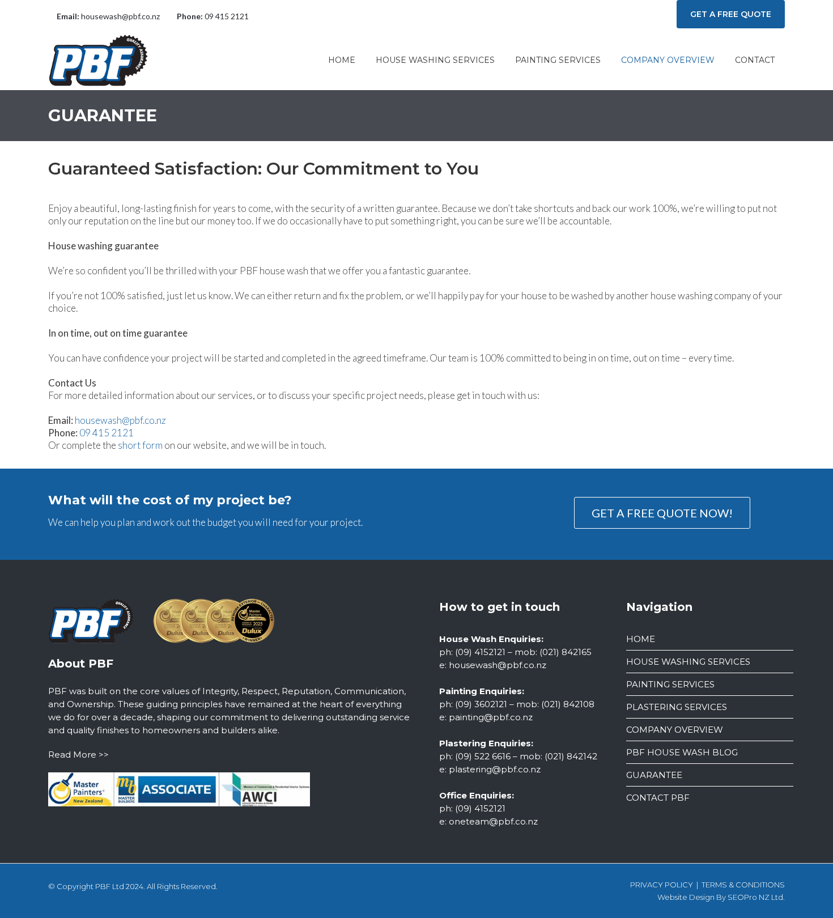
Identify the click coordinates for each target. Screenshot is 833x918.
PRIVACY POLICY (661, 884)
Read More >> (78, 754)
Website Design (686, 897)
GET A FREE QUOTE (730, 14)
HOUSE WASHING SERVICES (688, 661)
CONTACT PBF (658, 797)
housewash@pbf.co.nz (120, 16)
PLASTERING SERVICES (676, 707)
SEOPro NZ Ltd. (756, 897)
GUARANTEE (654, 775)
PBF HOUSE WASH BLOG (682, 752)
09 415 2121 (227, 16)
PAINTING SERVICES (670, 684)
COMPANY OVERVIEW (674, 729)
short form (140, 445)
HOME (640, 639)
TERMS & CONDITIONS (743, 884)
